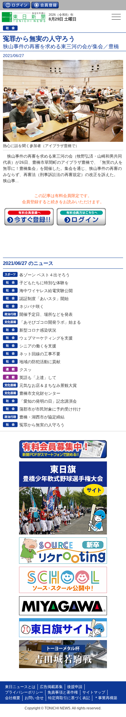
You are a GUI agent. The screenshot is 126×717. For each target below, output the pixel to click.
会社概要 (12, 698)
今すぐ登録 (29, 216)
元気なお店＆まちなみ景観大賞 (48, 385)
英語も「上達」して (37, 377)
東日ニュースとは (20, 687)
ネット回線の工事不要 (39, 353)
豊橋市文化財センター (39, 393)
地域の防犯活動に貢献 (39, 361)
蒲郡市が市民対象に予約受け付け (50, 409)
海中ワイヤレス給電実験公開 (46, 290)
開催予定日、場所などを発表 (46, 314)
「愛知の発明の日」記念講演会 (48, 401)
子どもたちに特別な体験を (44, 282)
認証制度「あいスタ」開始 (44, 298)
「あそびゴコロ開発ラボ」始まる (50, 322)
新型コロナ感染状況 (37, 330)
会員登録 (45, 5)
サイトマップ (93, 692)
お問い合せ (34, 698)
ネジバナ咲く (31, 306)
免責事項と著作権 (62, 692)
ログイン (16, 5)
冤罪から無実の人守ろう (41, 425)
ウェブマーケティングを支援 (46, 338)
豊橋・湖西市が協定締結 (41, 417)
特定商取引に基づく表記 (69, 698)
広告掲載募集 (51, 687)
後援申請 (74, 687)
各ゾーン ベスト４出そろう (44, 275)
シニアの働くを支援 (37, 346)
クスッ (25, 369)
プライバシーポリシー (24, 692)
